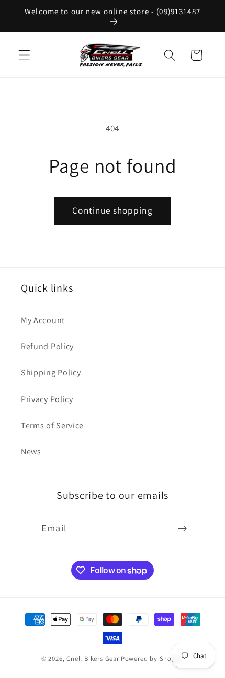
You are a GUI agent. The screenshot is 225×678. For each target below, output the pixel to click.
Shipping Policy (51, 372)
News (31, 451)
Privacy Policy (47, 399)
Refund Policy (47, 346)
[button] (24, 55)
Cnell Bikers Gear (92, 658)
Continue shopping (112, 210)
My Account (43, 320)
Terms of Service (52, 425)
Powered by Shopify (152, 658)
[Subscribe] (182, 529)
